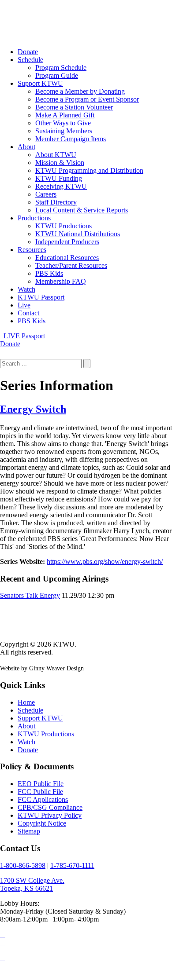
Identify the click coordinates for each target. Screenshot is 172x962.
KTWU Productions (63, 226)
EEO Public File (41, 783)
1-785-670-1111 (72, 865)
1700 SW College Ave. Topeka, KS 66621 (32, 884)
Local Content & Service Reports (81, 210)
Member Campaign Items (70, 139)
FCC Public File (40, 791)
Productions (34, 218)
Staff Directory (56, 202)
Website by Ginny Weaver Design (42, 668)
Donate (28, 51)
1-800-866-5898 (22, 865)
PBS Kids (49, 273)
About (26, 146)
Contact (28, 313)
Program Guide (56, 75)
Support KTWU (40, 83)
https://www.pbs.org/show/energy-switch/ (105, 561)
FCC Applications (43, 799)
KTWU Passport (41, 297)
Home (26, 702)
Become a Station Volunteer (74, 107)
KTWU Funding (58, 178)
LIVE (12, 336)
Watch (26, 289)
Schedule (30, 59)
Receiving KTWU (61, 186)
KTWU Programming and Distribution (89, 170)
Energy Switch (33, 409)
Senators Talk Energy (30, 595)
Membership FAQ (60, 281)
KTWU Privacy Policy (50, 815)
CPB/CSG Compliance (50, 807)
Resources (32, 249)
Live (24, 305)
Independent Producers (67, 241)
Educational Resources (67, 257)
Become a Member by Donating (80, 91)
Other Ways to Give (63, 123)
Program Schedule (60, 67)
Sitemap (29, 831)
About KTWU (55, 154)
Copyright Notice (42, 823)
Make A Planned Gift (64, 115)
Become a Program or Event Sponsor (87, 99)
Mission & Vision (59, 162)
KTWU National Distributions (77, 234)
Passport (33, 336)
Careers (45, 194)
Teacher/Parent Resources (71, 265)
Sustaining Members (63, 131)
